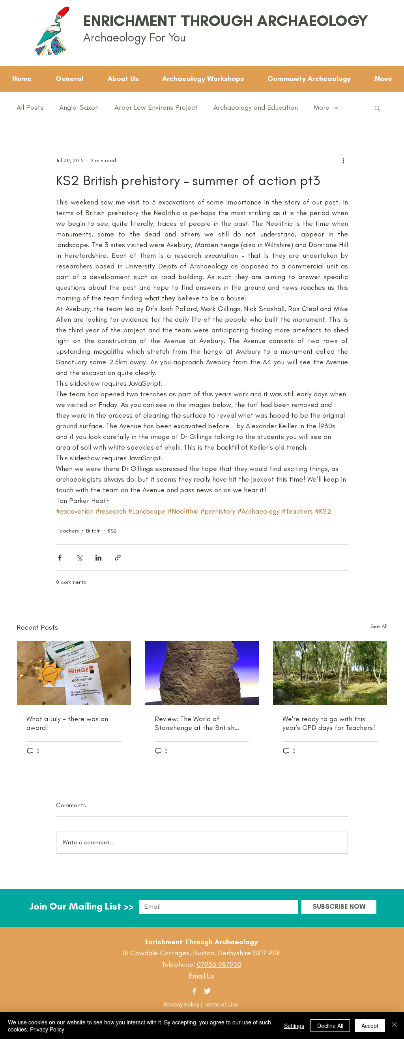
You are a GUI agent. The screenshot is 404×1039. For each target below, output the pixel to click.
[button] (377, 108)
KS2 (112, 530)
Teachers (68, 530)
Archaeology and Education (255, 107)
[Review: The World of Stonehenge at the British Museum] (202, 673)
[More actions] (343, 160)
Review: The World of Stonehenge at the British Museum (194, 723)
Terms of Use (221, 1004)
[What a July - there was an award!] (74, 673)
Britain (93, 530)
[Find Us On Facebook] (194, 991)
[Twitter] (207, 991)
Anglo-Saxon (79, 107)
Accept (369, 1026)
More (321, 107)
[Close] (394, 1025)
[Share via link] (118, 557)
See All (378, 626)
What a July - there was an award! (67, 723)
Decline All (330, 1026)
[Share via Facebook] (60, 557)
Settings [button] (294, 1026)
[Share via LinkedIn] (98, 557)
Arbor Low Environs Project (156, 107)
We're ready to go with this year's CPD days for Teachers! (328, 723)
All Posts (30, 107)
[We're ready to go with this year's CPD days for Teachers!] (330, 673)
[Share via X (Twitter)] (79, 557)
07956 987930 (219, 964)
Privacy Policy (181, 1004)
